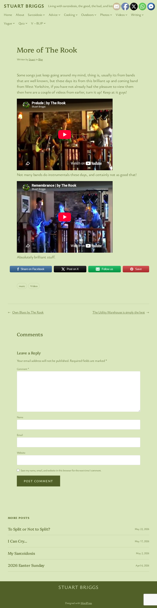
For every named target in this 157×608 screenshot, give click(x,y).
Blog (40, 59)
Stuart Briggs (24, 5)
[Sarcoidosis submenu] (44, 15)
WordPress (86, 603)
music (22, 286)
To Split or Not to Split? (29, 529)
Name (20, 417)
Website (21, 452)
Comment (23, 369)
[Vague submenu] (14, 23)
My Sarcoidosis (21, 553)
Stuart (32, 59)
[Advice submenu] (59, 15)
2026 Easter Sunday (26, 565)
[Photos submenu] (111, 15)
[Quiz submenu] (26, 23)
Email (20, 435)
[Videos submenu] (126, 15)
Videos (34, 286)
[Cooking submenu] (77, 15)
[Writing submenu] (143, 15)
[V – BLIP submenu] (45, 23)
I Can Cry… (17, 541)
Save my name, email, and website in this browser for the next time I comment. (61, 470)
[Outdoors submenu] (95, 15)
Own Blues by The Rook (28, 312)
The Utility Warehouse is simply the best (118, 312)
